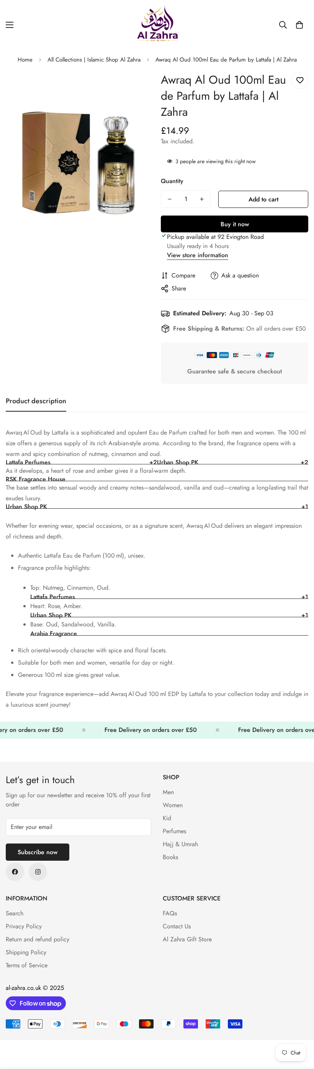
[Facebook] (15, 872)
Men (168, 792)
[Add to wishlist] (299, 80)
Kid (167, 818)
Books (170, 857)
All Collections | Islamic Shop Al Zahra (94, 59)
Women (173, 805)
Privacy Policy (24, 926)
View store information (197, 255)
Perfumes (174, 831)
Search (14, 913)
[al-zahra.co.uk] (157, 25)
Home (25, 59)
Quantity (172, 181)
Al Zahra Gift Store (187, 939)
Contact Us (177, 926)
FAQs (170, 913)
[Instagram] (38, 872)
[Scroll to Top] (299, 1027)
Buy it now (235, 224)
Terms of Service (26, 965)
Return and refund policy (37, 939)
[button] (299, 25)
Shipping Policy (26, 952)
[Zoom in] (137, 86)
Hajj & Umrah (180, 844)
